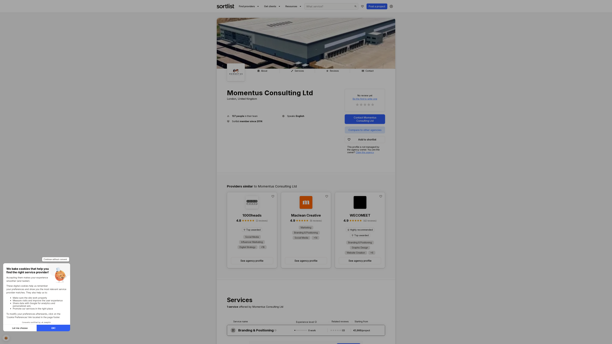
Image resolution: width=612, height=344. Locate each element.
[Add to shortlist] (273, 196)
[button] (253, 116)
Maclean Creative (306, 215)
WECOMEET (360, 215)
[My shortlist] (362, 6)
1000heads (252, 215)
